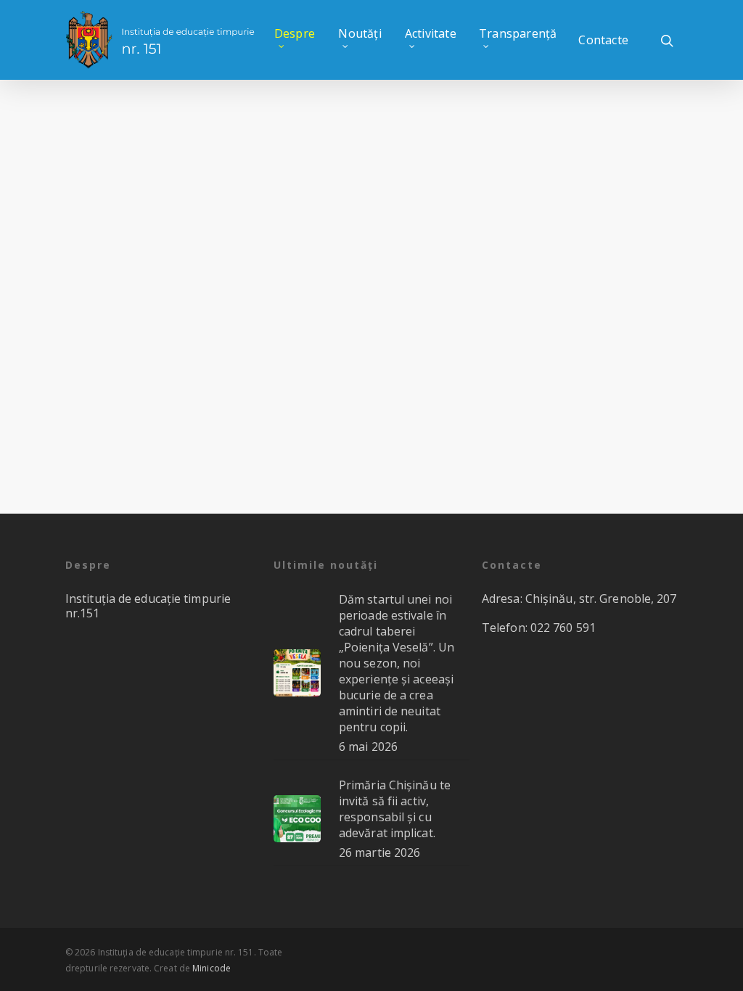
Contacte (603, 39)
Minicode (211, 968)
